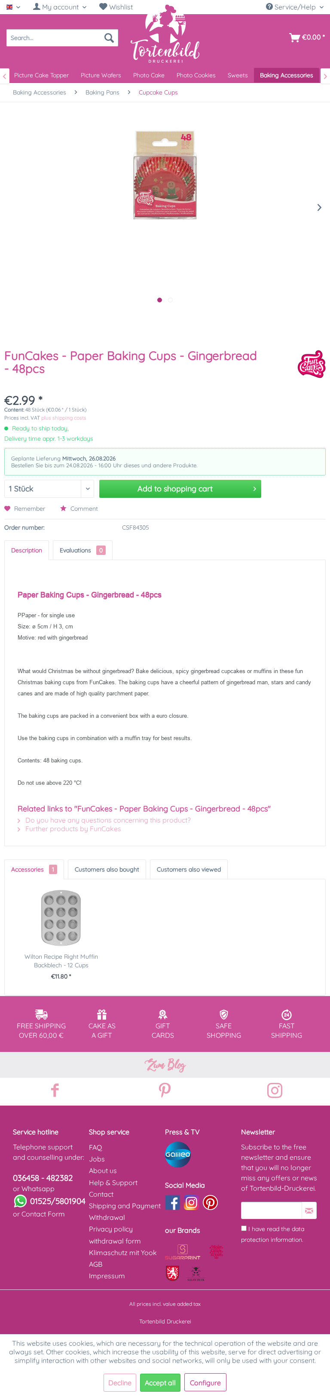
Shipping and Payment (125, 1205)
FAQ (95, 1147)
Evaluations (81, 550)
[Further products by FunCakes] (311, 364)
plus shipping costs (63, 418)
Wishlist (120, 7)
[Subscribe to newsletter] (309, 1210)
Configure (205, 1382)
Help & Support (113, 1182)
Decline (119, 1382)
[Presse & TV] (201, 1154)
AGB (95, 1264)
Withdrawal (107, 1217)
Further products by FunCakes (72, 828)
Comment (83, 508)
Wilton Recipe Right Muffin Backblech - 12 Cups (61, 961)
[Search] (109, 37)
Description (26, 550)
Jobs (97, 1159)
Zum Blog (165, 1064)
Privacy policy (111, 1229)
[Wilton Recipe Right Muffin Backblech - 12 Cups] (61, 918)
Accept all (160, 1382)
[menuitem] (60, 7)
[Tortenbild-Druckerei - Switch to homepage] (165, 33)
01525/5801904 (58, 1201)
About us (103, 1170)
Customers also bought (107, 869)
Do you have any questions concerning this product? (107, 820)
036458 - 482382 (43, 1178)
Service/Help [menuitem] (295, 7)
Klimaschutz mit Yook (123, 1252)
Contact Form (43, 1214)
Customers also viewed (189, 869)
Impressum (107, 1275)
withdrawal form (115, 1241)
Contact (101, 1194)
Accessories (32, 869)
